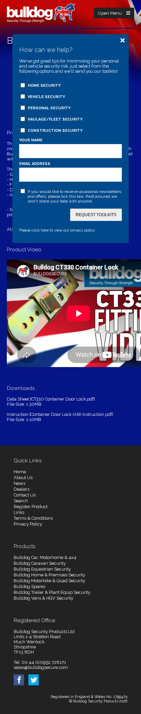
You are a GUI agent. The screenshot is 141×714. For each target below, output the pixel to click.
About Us (23, 477)
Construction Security (55, 130)
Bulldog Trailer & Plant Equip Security (52, 592)
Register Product (31, 506)
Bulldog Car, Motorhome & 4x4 (45, 557)
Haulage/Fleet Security (55, 119)
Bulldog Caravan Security (40, 563)
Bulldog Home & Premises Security (49, 574)
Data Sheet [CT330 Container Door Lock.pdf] (51, 399)
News (19, 483)
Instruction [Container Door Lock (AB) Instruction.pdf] (60, 414)
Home (20, 471)
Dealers (21, 489)
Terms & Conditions (33, 518)
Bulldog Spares (29, 586)
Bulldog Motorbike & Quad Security (49, 580)
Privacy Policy (28, 524)
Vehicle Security (46, 97)
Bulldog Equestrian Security (42, 569)
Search (21, 500)
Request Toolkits (96, 214)
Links (19, 512)
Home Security (44, 85)
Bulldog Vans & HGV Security (43, 598)
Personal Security (49, 108)
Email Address (34, 164)
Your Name (30, 140)
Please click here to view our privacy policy (57, 230)
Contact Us (25, 495)
